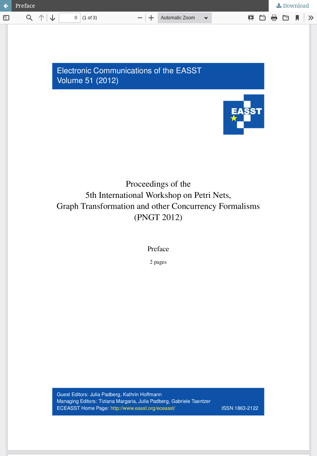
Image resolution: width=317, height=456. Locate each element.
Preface (25, 5)
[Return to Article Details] (6, 6)
